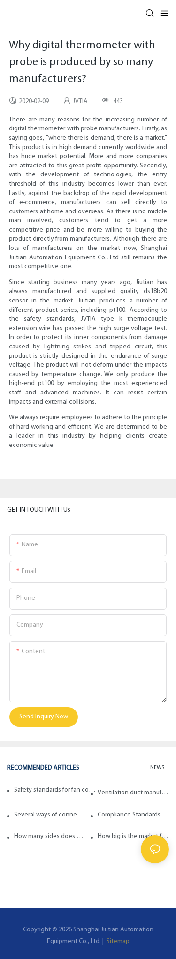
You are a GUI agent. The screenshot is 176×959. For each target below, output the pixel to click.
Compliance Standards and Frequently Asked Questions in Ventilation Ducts (133, 814)
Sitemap (117, 941)
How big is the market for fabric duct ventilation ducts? (133, 836)
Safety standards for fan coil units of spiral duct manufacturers (55, 789)
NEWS (157, 767)
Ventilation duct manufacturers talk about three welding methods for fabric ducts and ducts (133, 792)
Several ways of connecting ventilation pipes (49, 814)
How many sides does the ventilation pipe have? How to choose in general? (49, 836)
